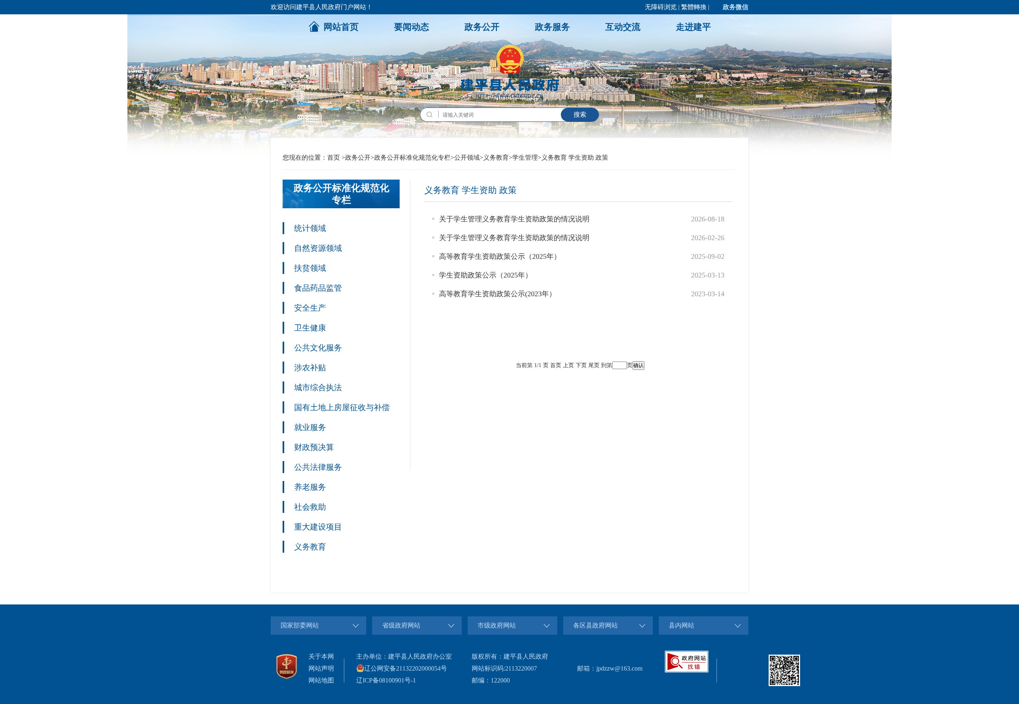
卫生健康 (310, 327)
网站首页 (341, 27)
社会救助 (310, 507)
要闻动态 (411, 27)
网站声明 (321, 668)
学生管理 (525, 157)
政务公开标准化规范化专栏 (412, 157)
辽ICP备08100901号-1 (386, 680)
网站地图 (321, 680)
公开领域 (467, 157)
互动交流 (622, 27)
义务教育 (496, 157)
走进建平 (693, 27)
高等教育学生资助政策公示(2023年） (497, 294)
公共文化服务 (318, 347)
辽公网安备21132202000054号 (405, 668)
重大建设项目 (318, 526)
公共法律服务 (318, 467)
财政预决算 (314, 447)
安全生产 (310, 307)
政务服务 (552, 27)
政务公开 (482, 27)
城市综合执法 (318, 387)
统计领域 (310, 228)
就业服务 (310, 427)
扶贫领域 (310, 268)
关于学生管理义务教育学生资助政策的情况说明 (514, 219)
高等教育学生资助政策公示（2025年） (500, 256)
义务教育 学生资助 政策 (574, 157)
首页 (333, 157)
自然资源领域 (318, 248)
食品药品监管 (318, 288)
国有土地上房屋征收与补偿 (342, 407)
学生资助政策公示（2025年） (485, 275)
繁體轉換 (694, 7)
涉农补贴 (310, 367)
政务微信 (735, 7)
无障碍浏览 (661, 7)
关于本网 (321, 656)
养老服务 (310, 487)
